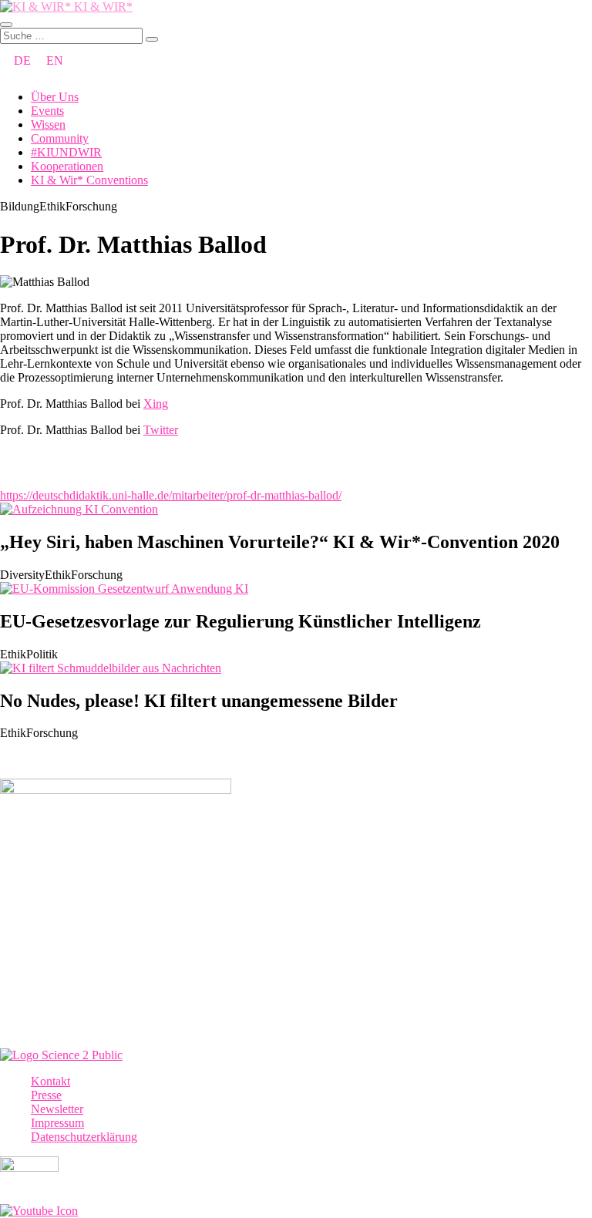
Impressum (57, 1122)
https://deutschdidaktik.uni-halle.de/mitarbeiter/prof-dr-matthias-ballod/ (170, 495)
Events (47, 110)
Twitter (160, 429)
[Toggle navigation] (6, 24)
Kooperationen (67, 166)
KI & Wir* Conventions (89, 180)
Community (60, 138)
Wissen (48, 124)
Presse (46, 1095)
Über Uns (55, 96)
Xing (155, 403)
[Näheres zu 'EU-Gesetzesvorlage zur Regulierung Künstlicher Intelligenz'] (124, 588)
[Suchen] (152, 39)
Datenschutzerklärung (84, 1136)
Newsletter (57, 1108)
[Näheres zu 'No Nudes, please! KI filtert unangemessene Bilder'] (110, 668)
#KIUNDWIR (66, 152)
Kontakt (50, 1081)
